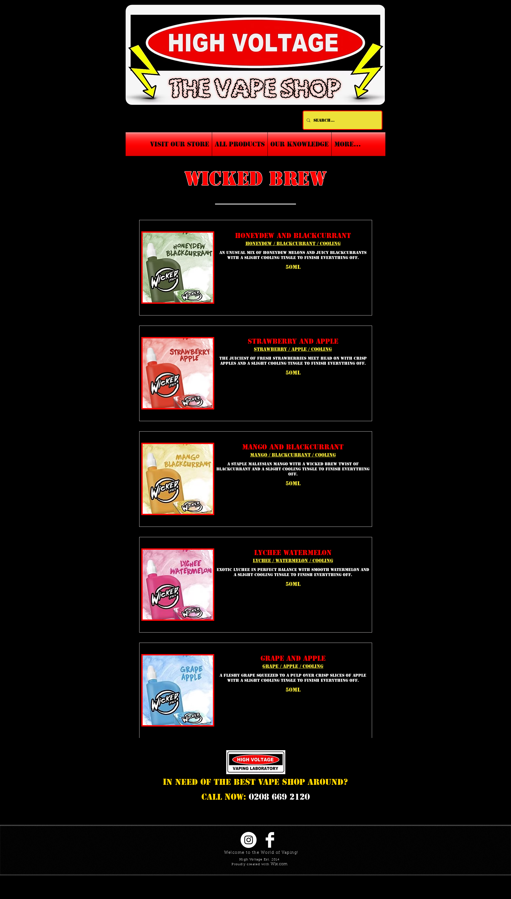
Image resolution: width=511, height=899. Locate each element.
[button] (299, 144)
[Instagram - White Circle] (249, 840)
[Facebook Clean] (270, 840)
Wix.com (279, 864)
